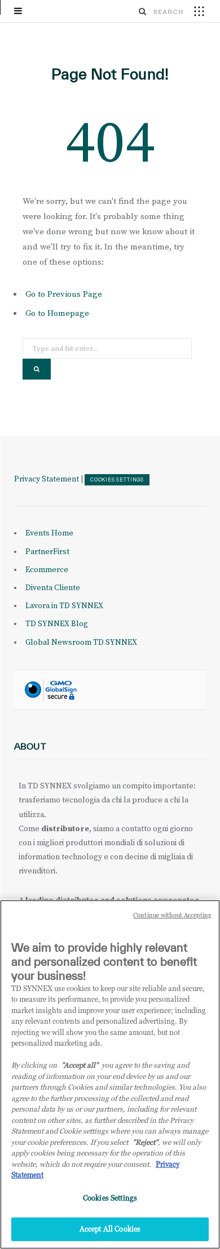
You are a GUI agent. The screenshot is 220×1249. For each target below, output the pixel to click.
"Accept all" (79, 1064)
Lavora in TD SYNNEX (64, 606)
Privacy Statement (46, 479)
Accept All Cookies (110, 1228)
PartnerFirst (47, 552)
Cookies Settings (117, 480)
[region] (110, 1074)
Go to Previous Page (63, 294)
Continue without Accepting (172, 915)
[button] (199, 10)
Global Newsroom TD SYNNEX (81, 642)
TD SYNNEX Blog (56, 624)
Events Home (49, 533)
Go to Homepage (57, 313)
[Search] (143, 11)
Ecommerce (46, 570)
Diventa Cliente (52, 588)
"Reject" (145, 1142)
